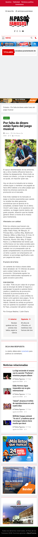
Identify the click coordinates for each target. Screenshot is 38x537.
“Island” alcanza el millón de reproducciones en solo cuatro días (23, 403)
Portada (6, 107)
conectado (25, 351)
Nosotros (8, 2)
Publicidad (16, 2)
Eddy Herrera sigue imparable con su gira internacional (21, 388)
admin (7, 133)
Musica (6, 118)
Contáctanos (19, 4)
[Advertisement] (19, 76)
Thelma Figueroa (19, 379)
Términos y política (27, 2)
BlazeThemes (31, 533)
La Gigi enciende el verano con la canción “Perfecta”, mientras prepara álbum (23, 373)
